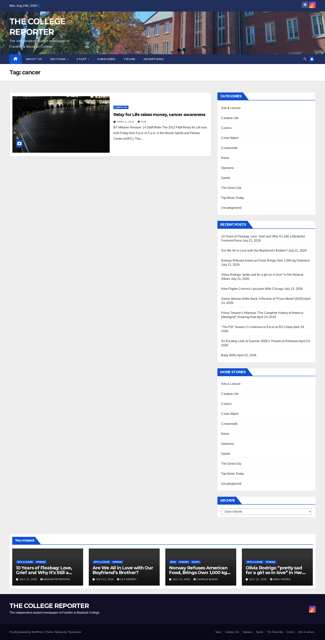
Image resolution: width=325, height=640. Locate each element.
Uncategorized (231, 207)
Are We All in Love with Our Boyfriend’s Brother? (254, 250)
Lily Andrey (128, 579)
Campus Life (121, 107)
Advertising (154, 59)
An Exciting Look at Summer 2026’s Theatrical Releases (259, 341)
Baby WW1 (229, 355)
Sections (58, 59)
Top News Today (232, 197)
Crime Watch (230, 138)
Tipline (129, 59)
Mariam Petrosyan (57, 579)
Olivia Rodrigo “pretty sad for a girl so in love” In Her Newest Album (274, 572)
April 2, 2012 (126, 122)
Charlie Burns (207, 579)
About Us (34, 59)
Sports (225, 177)
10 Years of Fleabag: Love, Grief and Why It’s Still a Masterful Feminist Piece (44, 572)
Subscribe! (106, 59)
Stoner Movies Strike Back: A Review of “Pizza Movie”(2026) (262, 298)
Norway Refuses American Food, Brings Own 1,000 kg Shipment (265, 260)
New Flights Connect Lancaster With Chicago (252, 288)
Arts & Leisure (231, 108)
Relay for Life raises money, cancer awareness (159, 114)
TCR (143, 122)
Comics (226, 128)
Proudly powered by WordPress (26, 632)
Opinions (227, 167)
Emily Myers (282, 579)
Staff (82, 59)
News (225, 157)
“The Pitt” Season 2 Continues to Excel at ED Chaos (257, 327)
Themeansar (74, 632)
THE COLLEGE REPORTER (49, 606)
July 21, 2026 (29, 579)
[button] (305, 59)
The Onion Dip (231, 187)
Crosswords (229, 148)
